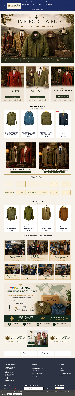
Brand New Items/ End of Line (28, 4)
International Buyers (48, 4)
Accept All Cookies (17, 394)
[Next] (70, 107)
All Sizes (32, 1)
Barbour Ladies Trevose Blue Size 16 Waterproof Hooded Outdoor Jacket (28, 133)
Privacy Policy (70, 391)
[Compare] (64, 6)
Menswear (48, 1)
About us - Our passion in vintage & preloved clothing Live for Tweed (37, 378)
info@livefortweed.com (9, 380)
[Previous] (69, 107)
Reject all (9, 394)
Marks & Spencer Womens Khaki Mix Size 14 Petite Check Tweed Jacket (46, 133)
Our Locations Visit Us (29, 6)
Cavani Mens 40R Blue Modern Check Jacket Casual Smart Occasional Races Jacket (63, 131)
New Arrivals (47, 6)
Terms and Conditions (36, 375)
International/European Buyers (38, 373)
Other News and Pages (37, 9)
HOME (27, 1)
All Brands (39, 4)
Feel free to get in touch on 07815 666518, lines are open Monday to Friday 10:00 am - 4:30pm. (10, 376)
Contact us (34, 366)
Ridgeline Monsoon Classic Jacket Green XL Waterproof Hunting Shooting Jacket (28, 227)
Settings (4, 394)
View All (61, 378)
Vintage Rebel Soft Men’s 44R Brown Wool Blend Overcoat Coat (63, 227)
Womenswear (40, 1)
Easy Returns (34, 371)
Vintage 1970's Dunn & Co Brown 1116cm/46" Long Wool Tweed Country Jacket (46, 227)
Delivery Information (36, 370)
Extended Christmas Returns (37, 368)
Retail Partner (40, 6)
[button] (37, 38)
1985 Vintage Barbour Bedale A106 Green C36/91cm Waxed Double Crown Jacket (11, 133)
